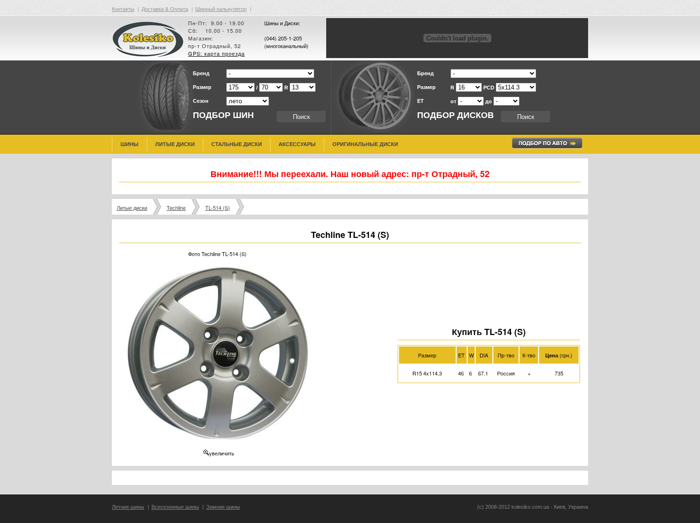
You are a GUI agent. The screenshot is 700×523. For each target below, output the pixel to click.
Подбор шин (223, 115)
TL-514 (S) (217, 207)
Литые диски (175, 144)
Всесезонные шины (175, 507)
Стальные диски (236, 144)
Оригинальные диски (365, 144)
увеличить (221, 453)
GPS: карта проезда (216, 53)
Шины (129, 144)
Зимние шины (223, 507)
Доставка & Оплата (164, 8)
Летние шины (128, 507)
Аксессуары (297, 144)
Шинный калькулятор (221, 8)
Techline (176, 207)
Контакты (123, 8)
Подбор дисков (455, 115)
